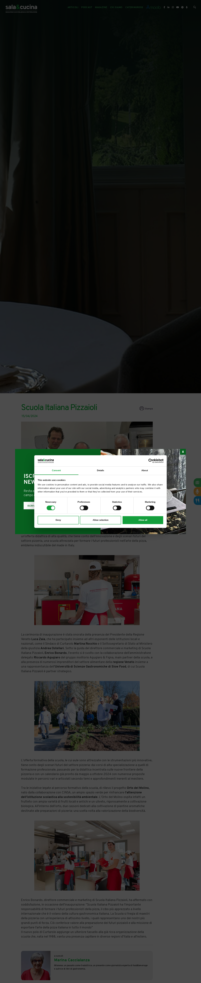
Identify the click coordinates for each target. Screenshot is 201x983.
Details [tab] (100, 470)
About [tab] (144, 470)
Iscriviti (32, 506)
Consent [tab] (56, 470)
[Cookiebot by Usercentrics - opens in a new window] (150, 461)
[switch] (84, 508)
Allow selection (100, 520)
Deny (58, 520)
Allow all (142, 520)
